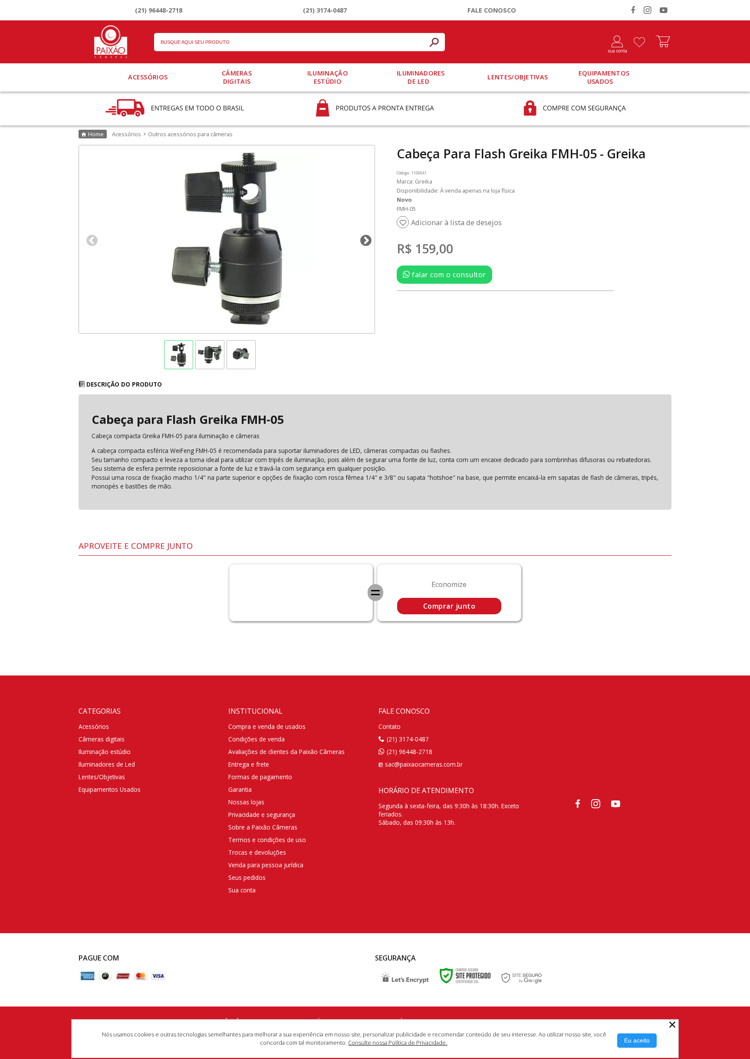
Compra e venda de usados (267, 726)
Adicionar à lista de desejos (456, 222)
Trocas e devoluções (257, 852)
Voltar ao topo (734, 1050)
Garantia (240, 789)
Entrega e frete (248, 764)
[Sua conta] (614, 42)
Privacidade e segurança (261, 814)
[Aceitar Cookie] (637, 1040)
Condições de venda (256, 739)
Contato (389, 726)
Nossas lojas (246, 802)
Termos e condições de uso (267, 840)
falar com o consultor (448, 274)
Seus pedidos (247, 877)
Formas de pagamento (260, 777)
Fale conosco (491, 10)
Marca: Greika (414, 181)
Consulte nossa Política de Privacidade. (397, 1042)
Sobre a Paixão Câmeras (262, 827)
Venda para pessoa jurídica (265, 865)
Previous (90, 238)
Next (363, 238)
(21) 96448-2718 (158, 10)
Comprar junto (449, 606)
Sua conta (242, 890)
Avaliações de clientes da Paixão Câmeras (286, 752)
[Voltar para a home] (110, 39)
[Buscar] (434, 42)
